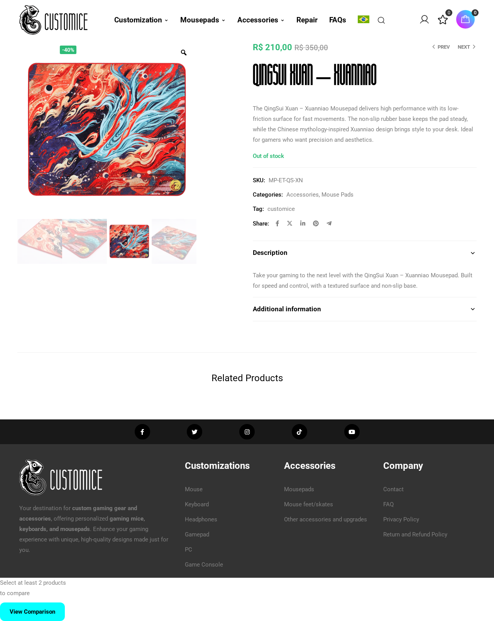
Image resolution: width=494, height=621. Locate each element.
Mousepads (199, 19)
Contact (393, 489)
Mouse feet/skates (308, 504)
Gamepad (197, 534)
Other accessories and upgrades (325, 519)
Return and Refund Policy (415, 534)
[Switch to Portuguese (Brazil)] (363, 19)
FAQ (388, 504)
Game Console (204, 564)
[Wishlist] (442, 22)
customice (281, 208)
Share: (261, 223)
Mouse (194, 489)
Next (464, 47)
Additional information (287, 309)
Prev (444, 47)
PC (188, 549)
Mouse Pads (337, 194)
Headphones (201, 519)
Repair (307, 19)
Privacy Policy (401, 519)
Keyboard (197, 504)
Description (270, 252)
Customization (138, 19)
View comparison (32, 611)
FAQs (337, 19)
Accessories (257, 19)
